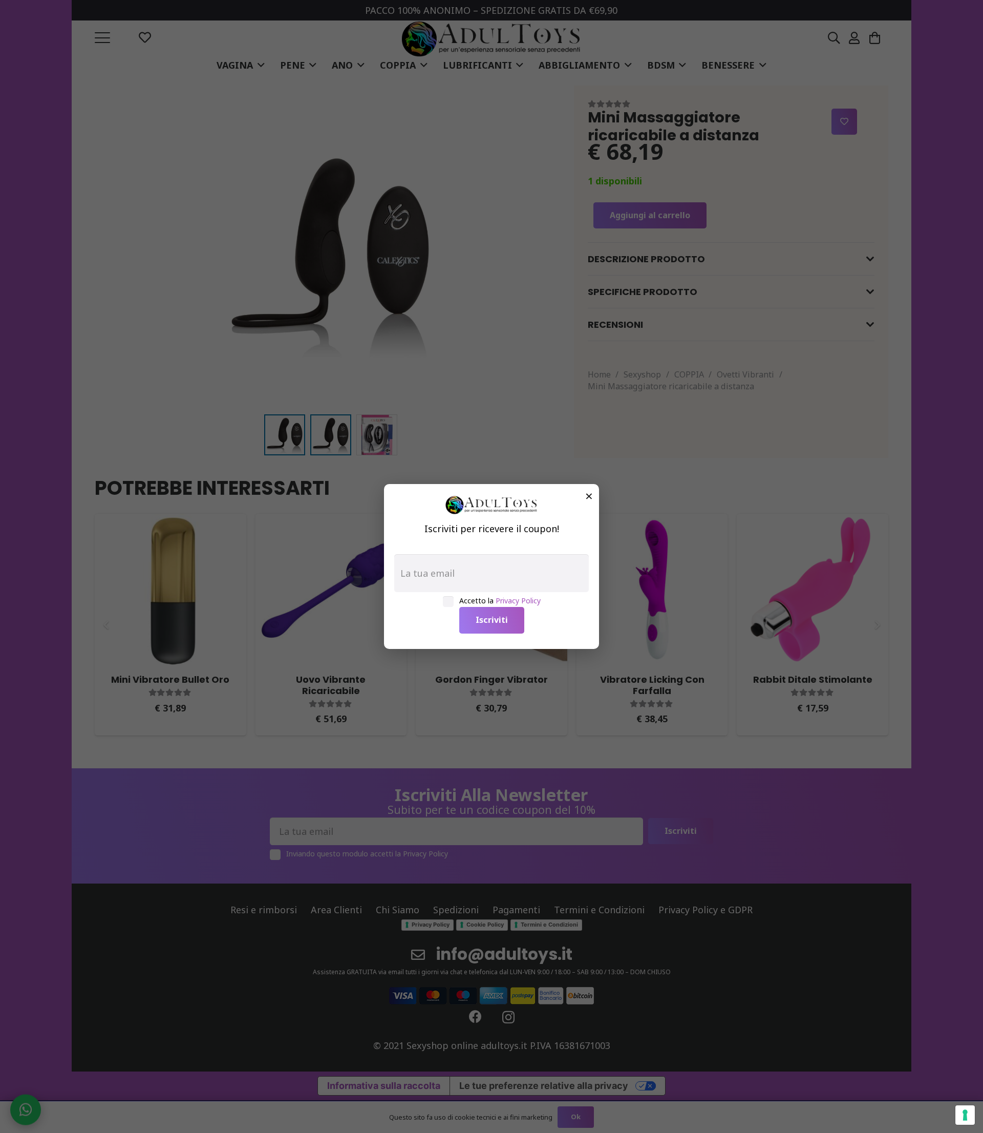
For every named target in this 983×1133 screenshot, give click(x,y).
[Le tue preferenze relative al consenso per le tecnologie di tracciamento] (965, 1115)
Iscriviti (492, 619)
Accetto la (500, 600)
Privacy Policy (518, 600)
